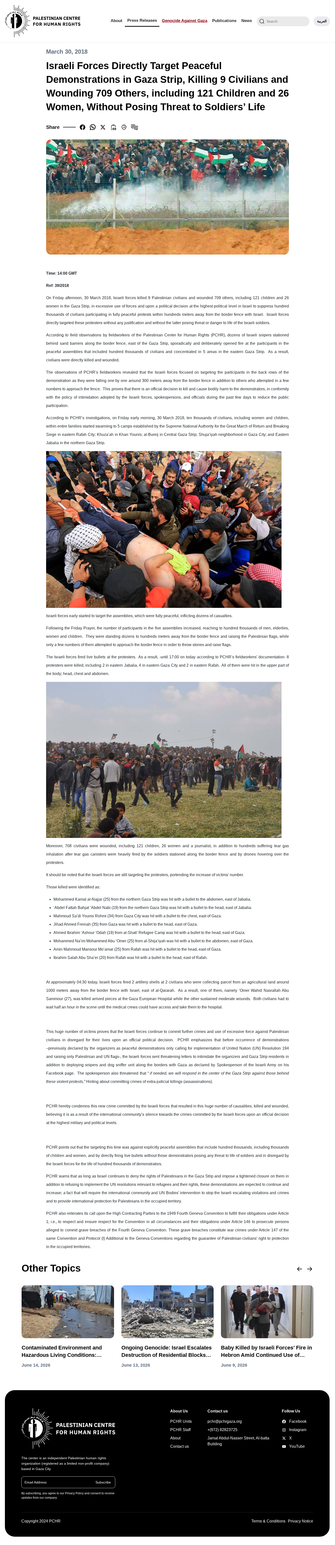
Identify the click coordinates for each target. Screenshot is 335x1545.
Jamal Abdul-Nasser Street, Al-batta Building (238, 1441)
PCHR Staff (180, 1430)
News (246, 20)
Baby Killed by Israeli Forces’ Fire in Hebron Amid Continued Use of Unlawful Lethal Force (266, 1352)
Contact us (179, 1446)
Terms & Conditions (268, 1521)
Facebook (289, 1421)
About (116, 20)
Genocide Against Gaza (184, 20)
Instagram (289, 1430)
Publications (224, 20)
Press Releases (142, 20)
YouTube (289, 1446)
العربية (322, 21)
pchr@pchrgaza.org (224, 1421)
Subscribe (103, 1482)
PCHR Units (181, 1421)
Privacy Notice (300, 1521)
